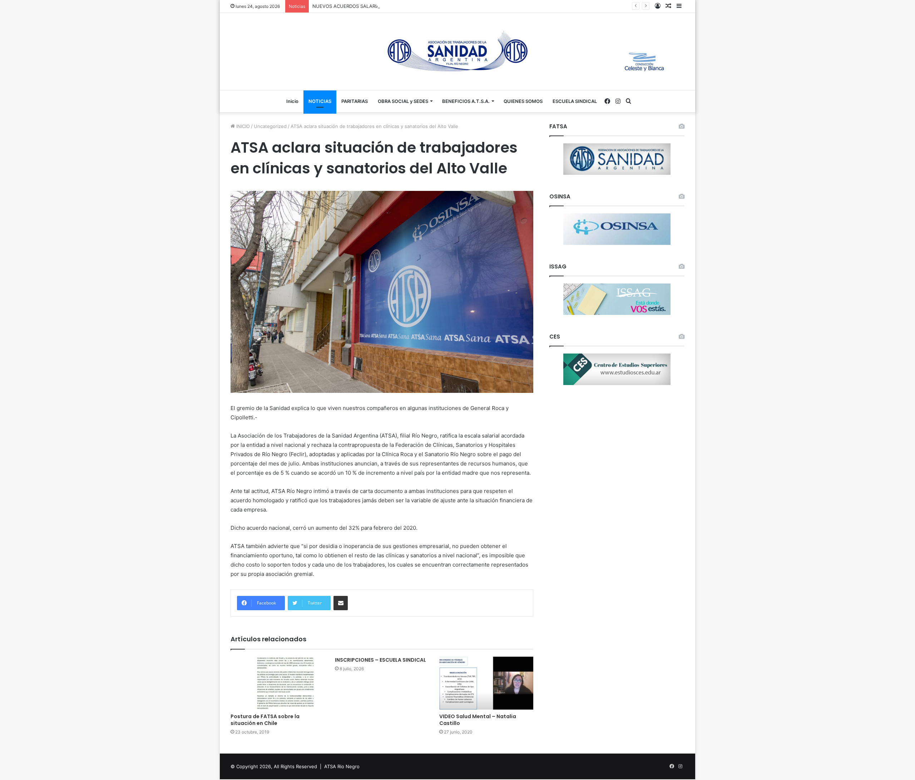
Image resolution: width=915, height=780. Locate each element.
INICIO (242, 126)
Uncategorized (270, 126)
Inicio (292, 101)
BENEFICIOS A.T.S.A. (466, 101)
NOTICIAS (319, 101)
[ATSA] (457, 51)
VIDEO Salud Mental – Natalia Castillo (477, 720)
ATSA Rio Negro (342, 766)
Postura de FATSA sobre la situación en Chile (265, 720)
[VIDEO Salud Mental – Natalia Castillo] (486, 683)
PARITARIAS (354, 101)
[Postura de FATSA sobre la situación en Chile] (277, 683)
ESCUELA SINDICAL (575, 101)
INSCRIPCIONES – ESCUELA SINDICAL (380, 659)
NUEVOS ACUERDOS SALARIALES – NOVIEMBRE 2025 (372, 6)
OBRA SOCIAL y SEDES (403, 101)
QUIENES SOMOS (523, 101)
